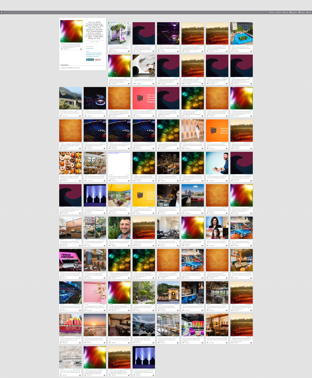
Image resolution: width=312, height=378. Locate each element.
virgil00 (201, 142)
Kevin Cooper (151, 45)
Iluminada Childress (126, 45)
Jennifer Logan (127, 304)
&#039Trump (89, 53)
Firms (91, 56)
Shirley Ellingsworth (77, 142)
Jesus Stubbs (224, 45)
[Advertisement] (156, 5)
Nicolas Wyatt (200, 45)
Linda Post (176, 77)
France (94, 56)
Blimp (93, 54)
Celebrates (98, 54)
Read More (91, 59)
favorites (302, 12)
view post (63, 43)
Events (88, 56)
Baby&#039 (89, 54)
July (98, 56)
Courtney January (199, 77)
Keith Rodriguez (78, 43)
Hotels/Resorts (89, 48)
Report (99, 59)
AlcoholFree (99, 53)
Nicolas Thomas (127, 77)
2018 (94, 53)
